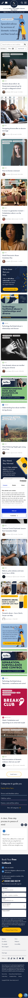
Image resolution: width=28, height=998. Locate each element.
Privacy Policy (21, 924)
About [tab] (23, 485)
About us (4, 939)
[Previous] (22, 824)
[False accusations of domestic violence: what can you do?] (14, 741)
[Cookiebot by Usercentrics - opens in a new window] (20, 481)
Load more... (14, 774)
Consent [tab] (5, 485)
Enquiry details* (13, 910)
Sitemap (20, 976)
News (16, 939)
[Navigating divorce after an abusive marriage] (14, 110)
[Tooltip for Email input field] (25, 898)
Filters (9, 49)
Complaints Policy (12, 976)
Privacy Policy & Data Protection (15, 974)
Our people (4, 944)
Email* (13, 898)
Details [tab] (14, 485)
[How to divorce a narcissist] (14, 152)
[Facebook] (17, 959)
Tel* (14, 893)
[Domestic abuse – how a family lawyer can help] (14, 594)
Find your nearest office (10, 289)
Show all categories (13, 808)
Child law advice (6, 798)
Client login (4, 953)
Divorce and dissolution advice (10, 793)
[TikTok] (12, 959)
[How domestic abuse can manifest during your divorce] (14, 347)
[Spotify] (23, 959)
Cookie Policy (4, 976)
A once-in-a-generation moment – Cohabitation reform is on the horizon (13, 213)
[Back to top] (20, 995)
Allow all (14, 510)
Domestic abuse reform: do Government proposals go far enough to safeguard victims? (11, 86)
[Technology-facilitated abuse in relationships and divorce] (14, 307)
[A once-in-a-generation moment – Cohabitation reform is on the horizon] (14, 192)
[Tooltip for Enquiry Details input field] (25, 910)
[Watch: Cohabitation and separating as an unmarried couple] (14, 702)
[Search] (25, 44)
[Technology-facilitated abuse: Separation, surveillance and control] (14, 662)
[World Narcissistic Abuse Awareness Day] (14, 237)
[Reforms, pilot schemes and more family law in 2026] (14, 552)
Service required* (7, 904)
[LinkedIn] (14, 959)
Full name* (5, 888)
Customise (13, 515)
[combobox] (5, 895)
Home (10, 8)
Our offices (4, 941)
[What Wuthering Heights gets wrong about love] (14, 428)
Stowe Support (16, 8)
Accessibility (17, 944)
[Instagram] (9, 959)
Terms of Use (4, 974)
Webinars (17, 941)
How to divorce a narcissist (11, 171)
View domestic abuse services (12, 643)
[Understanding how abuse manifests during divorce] (14, 389)
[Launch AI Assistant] (25, 995)
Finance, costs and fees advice (10, 803)
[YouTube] (20, 959)
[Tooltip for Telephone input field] (25, 893)
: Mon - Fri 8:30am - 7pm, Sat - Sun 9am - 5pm (14, 12)
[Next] (25, 824)
